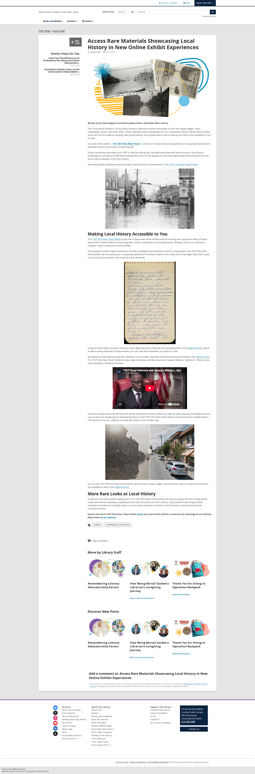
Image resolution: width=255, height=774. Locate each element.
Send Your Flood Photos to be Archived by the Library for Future (61, 60)
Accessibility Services (71, 735)
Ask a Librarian (68, 713)
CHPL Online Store (100, 741)
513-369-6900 (188, 721)
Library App (67, 729)
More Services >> (70, 738)
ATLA (153, 716)
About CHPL (97, 709)
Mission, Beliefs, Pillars (101, 725)
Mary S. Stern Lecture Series (142, 598)
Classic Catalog (68, 725)
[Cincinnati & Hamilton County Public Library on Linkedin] (55, 728)
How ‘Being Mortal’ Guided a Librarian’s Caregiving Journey (149, 587)
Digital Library (195, 348)
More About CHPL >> (101, 745)
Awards (94, 713)
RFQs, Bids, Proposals (101, 732)
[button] (169, 3)
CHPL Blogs (44, 31)
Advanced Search (209, 16)
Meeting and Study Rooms (74, 719)
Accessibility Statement (158, 762)
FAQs (64, 732)
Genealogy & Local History (117, 525)
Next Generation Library (102, 729)
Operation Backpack (181, 594)
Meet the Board (98, 722)
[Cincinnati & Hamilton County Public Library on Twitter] (55, 713)
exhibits (97, 525)
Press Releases (98, 738)
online (140, 514)
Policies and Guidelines (101, 716)
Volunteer (154, 719)
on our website (108, 517)
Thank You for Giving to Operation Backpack (188, 585)
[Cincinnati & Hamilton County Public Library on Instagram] (55, 718)
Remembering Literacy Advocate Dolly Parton (103, 585)
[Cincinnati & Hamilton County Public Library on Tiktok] (55, 733)
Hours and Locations (71, 709)
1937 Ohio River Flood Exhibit (106, 239)
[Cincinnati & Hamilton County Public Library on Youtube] (55, 723)
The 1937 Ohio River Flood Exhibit (181, 164)
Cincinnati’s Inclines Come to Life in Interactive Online (62, 70)
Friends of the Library (160, 709)
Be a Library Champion (160, 722)
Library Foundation (158, 713)
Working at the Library (101, 735)
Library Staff (58, 31)
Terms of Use (121, 762)
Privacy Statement (137, 762)
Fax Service (67, 722)
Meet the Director (99, 719)
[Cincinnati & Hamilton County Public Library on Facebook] (55, 707)
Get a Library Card (70, 716)
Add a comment (100, 540)
